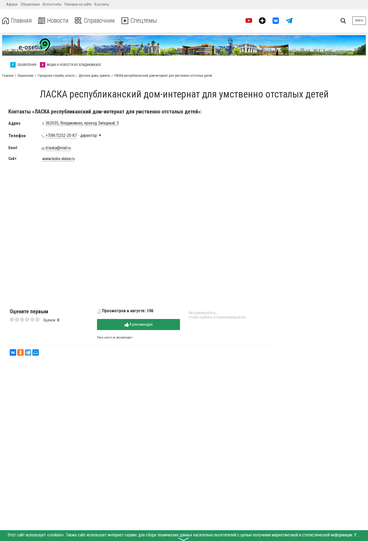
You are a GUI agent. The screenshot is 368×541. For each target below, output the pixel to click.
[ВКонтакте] (13, 352)
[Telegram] (28, 352)
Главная (21, 20)
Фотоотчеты (52, 4)
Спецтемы (143, 20)
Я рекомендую (141, 324)
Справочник (99, 20)
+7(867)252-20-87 (61, 135)
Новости (57, 20)
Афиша (12, 4)
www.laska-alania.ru (58, 158)
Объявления (30, 4)
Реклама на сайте (77, 4)
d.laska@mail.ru (58, 148)
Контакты (101, 4)
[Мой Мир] (35, 352)
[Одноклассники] (20, 352)
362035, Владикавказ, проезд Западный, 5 (82, 123)
